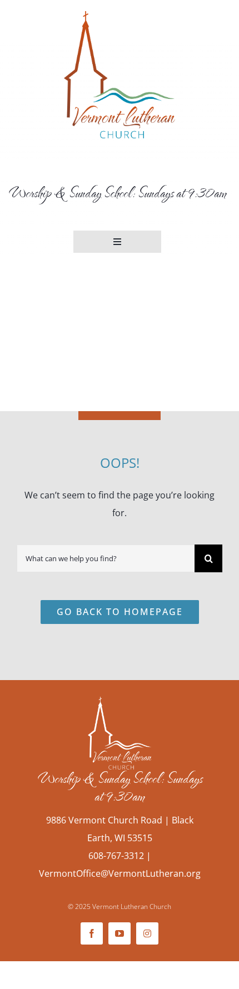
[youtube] (119, 933)
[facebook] (92, 933)
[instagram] (147, 933)
